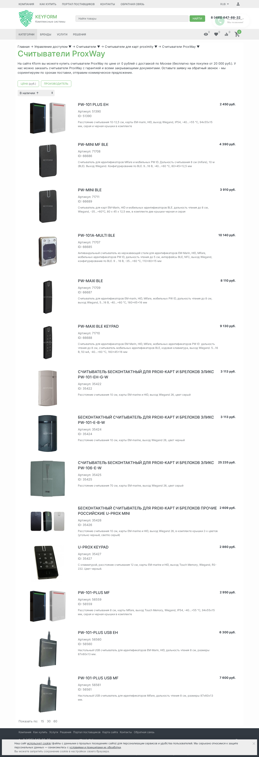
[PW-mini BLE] (48, 206)
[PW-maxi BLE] (48, 297)
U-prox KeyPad (93, 547)
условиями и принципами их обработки (95, 747)
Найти (197, 18)
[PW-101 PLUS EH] (48, 118)
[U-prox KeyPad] (47, 563)
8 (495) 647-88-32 (225, 17)
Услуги (62, 34)
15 (42, 721)
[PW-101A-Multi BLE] (48, 251)
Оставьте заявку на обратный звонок (190, 68)
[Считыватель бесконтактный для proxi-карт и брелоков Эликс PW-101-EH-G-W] (47, 388)
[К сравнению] (63, 103)
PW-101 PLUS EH (93, 104)
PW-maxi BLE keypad (98, 326)
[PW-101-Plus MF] (48, 606)
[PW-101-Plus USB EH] (47, 649)
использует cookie (39, 743)
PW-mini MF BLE (93, 144)
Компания (26, 4)
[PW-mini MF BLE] (48, 160)
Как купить (48, 4)
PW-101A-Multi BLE (96, 235)
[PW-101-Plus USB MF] (47, 694)
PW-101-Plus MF (94, 592)
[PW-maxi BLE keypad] (48, 342)
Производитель (56, 83)
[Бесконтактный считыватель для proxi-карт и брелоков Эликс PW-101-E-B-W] (47, 433)
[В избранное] (69, 103)
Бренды (45, 34)
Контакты (107, 4)
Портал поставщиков (78, 4)
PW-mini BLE (90, 190)
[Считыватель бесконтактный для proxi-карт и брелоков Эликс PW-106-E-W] (48, 479)
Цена (28, 83)
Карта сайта (110, 732)
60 (55, 721)
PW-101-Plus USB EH (98, 632)
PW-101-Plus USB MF (98, 678)
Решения (79, 34)
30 (49, 721)
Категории (26, 34)
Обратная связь (132, 4)
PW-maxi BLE (90, 281)
